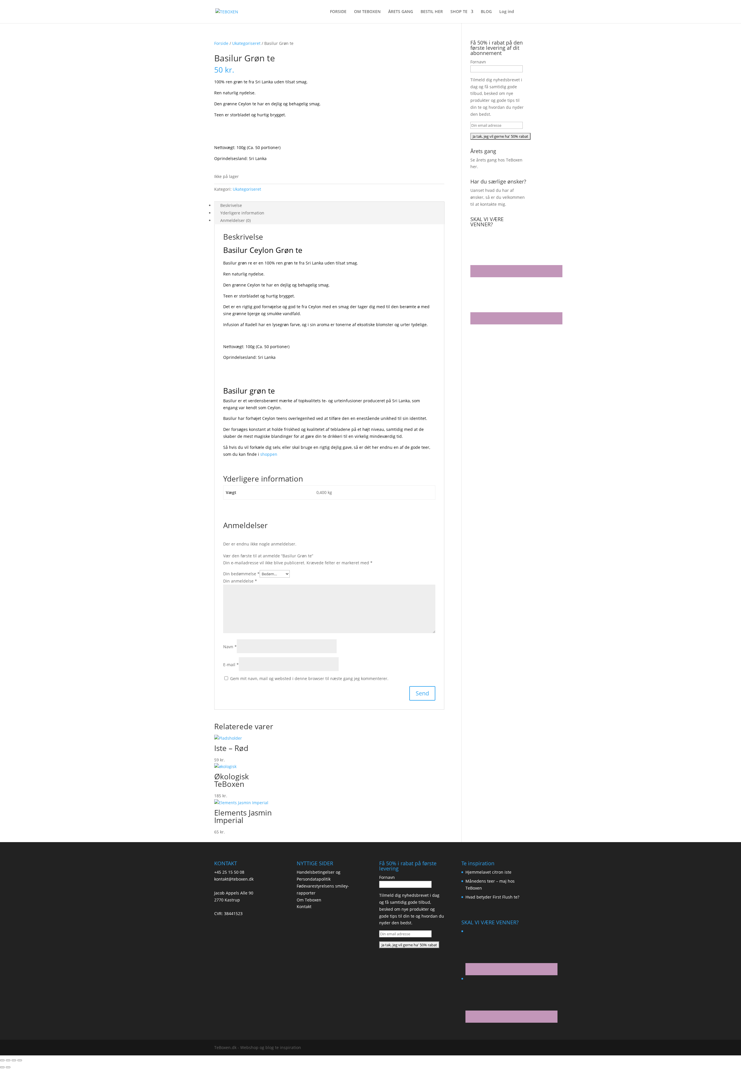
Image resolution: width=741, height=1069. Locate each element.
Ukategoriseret (246, 43)
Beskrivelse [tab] (231, 205)
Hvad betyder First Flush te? (492, 897)
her (473, 166)
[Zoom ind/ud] (2, 1060)
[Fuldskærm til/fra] (8, 1060)
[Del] (14, 1060)
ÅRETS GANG (400, 12)
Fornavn (478, 62)
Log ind (506, 12)
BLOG (486, 12)
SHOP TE (458, 12)
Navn (230, 646)
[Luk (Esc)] (19, 1060)
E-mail (231, 664)
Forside (221, 43)
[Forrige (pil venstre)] (2, 1067)
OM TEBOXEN (367, 12)
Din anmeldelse (240, 581)
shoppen (268, 454)
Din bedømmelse (241, 573)
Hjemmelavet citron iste (488, 872)
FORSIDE (338, 12)
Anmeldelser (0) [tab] (235, 220)
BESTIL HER (432, 12)
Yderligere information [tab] (242, 213)
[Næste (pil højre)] (8, 1067)
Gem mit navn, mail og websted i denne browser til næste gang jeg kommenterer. (309, 678)
